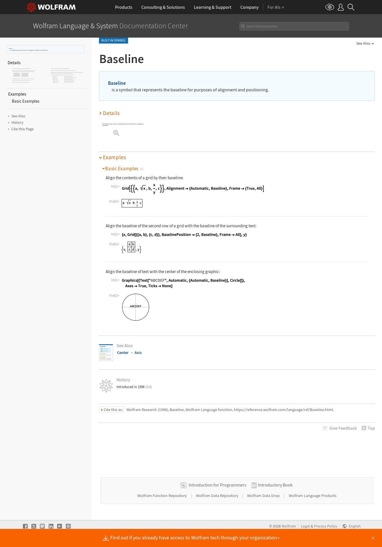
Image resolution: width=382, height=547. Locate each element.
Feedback (343, 428)
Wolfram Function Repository (162, 495)
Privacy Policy (325, 526)
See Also (363, 43)
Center (122, 352)
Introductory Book (275, 485)
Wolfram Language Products (312, 495)
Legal (305, 526)
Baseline (11, 48)
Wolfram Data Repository (217, 495)
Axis (138, 352)
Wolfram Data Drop (263, 495)
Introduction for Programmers (217, 485)
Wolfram (289, 526)
